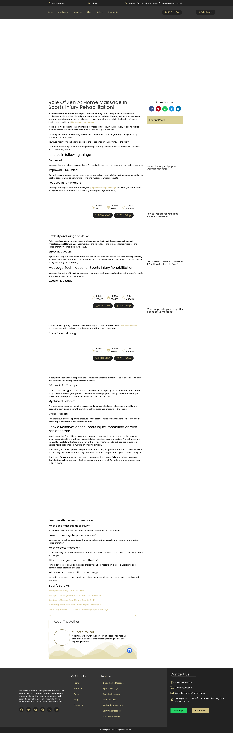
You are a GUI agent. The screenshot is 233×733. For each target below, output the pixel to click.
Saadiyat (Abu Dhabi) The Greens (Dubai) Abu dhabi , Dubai (155, 3)
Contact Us (79, 705)
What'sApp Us (58, 3)
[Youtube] (35, 709)
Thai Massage (109, 699)
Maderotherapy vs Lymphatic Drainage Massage (162, 167)
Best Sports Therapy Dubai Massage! (66, 590)
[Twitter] (28, 709)
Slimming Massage (112, 710)
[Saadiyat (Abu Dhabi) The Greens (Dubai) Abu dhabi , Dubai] (126, 3)
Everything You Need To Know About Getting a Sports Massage (78, 609)
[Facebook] (21, 709)
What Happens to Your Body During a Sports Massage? (75, 604)
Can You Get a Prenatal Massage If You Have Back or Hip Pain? (165, 263)
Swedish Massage (111, 694)
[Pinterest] (42, 709)
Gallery (77, 694)
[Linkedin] (56, 709)
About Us (78, 688)
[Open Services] (67, 12)
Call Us (94, 3)
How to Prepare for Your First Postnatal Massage (162, 215)
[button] (151, 109)
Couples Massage (111, 716)
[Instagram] (49, 709)
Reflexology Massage (113, 705)
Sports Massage (110, 688)
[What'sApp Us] (50, 2)
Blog (76, 699)
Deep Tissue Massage (113, 683)
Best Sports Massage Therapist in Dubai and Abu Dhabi (75, 595)
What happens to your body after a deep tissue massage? (165, 310)
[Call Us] (89, 3)
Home (76, 683)
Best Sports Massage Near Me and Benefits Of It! (72, 600)
